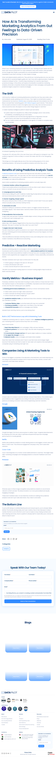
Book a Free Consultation (28, 601)
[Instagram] (11, 539)
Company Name (9, 580)
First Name (7, 574)
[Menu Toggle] (54, 12)
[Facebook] (8, 539)
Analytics (6, 549)
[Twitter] (16, 539)
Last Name (32, 574)
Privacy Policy (28, 752)
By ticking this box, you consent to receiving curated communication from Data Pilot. (29, 593)
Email (5, 525)
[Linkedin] (14, 539)
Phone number (33, 580)
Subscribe (6, 531)
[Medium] (4, 753)
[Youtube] (8, 753)
